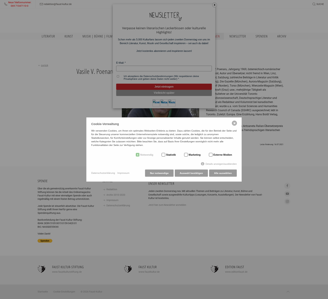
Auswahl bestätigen (191, 173)
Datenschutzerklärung (103, 173)
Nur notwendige (159, 173)
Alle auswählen (223, 173)
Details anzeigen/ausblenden (221, 163)
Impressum (123, 173)
